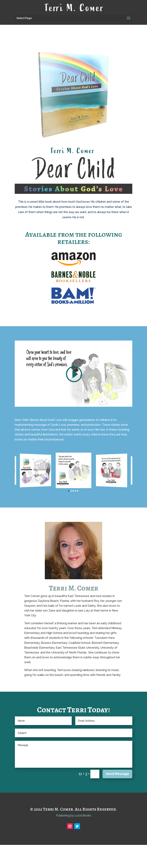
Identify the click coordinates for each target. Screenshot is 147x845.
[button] (69, 491)
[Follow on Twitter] (77, 826)
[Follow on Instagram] (70, 826)
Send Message (117, 774)
